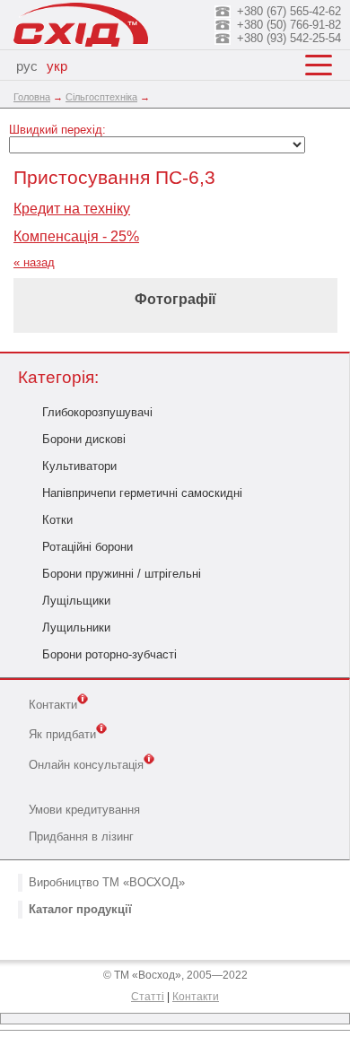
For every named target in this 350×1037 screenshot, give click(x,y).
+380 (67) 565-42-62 (289, 11)
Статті (147, 996)
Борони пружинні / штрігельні (121, 573)
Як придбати (62, 735)
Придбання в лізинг (81, 836)
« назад (34, 262)
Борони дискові (84, 439)
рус (27, 66)
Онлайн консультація (86, 764)
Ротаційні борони (87, 546)
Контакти (53, 704)
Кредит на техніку (71, 208)
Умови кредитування (84, 809)
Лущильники (76, 627)
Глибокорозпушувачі (97, 412)
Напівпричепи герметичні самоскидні (142, 493)
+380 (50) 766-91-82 (289, 24)
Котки (57, 520)
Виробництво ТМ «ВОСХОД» (107, 882)
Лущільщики (76, 600)
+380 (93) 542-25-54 (289, 38)
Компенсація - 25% (76, 236)
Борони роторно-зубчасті (109, 654)
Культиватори (79, 466)
